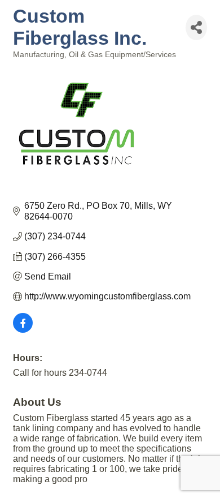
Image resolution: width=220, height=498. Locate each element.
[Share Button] (196, 27)
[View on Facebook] (23, 329)
